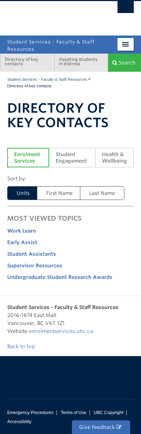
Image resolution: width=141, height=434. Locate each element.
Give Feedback (97, 427)
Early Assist (22, 242)
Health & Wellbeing (114, 157)
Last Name (102, 193)
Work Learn (21, 231)
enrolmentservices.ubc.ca (61, 331)
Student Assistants (31, 254)
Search (126, 63)
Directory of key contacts (21, 61)
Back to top (22, 346)
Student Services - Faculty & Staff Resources (47, 79)
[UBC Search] (126, 9)
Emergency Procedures (30, 412)
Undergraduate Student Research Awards (59, 277)
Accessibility (19, 421)
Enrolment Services (28, 157)
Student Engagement (71, 157)
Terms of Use (73, 412)
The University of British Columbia (94, 15)
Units (23, 193)
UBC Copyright (108, 412)
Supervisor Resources (34, 265)
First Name (59, 193)
